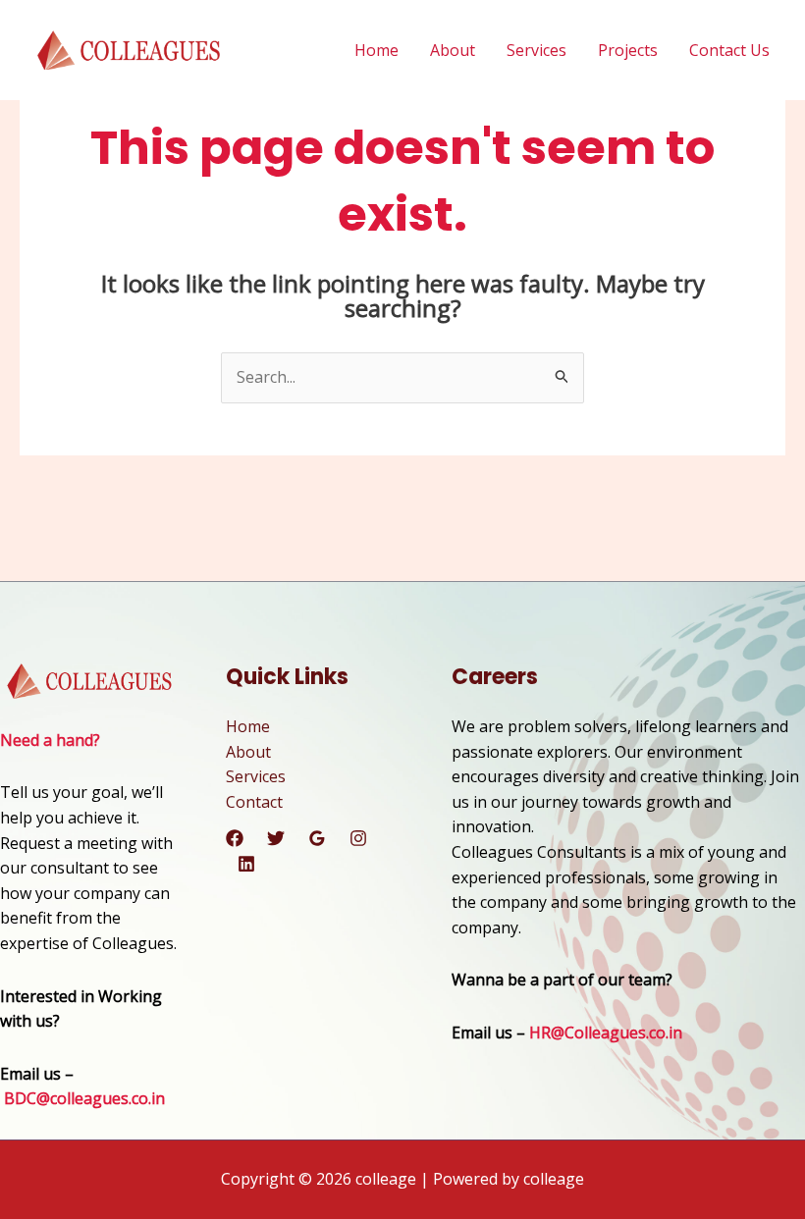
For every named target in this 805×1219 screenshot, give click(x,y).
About (452, 50)
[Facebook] (234, 838)
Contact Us (729, 50)
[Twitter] (276, 838)
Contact (254, 802)
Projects (628, 50)
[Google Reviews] (317, 838)
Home (376, 50)
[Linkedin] (246, 864)
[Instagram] (358, 838)
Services (536, 50)
